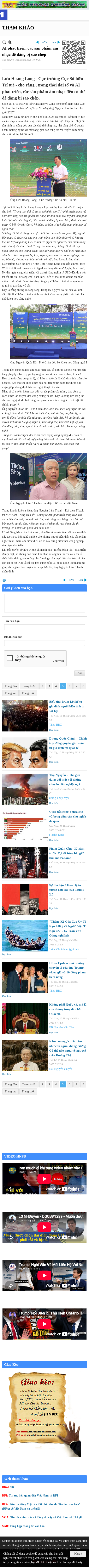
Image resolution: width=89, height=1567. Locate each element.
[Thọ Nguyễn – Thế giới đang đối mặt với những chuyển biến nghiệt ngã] (25, 789)
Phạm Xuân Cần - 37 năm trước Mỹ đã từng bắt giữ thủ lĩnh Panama (66, 853)
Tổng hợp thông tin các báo (27, 1526)
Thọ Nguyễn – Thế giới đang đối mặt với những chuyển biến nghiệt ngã (65, 779)
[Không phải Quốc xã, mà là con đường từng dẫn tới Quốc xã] (25, 1018)
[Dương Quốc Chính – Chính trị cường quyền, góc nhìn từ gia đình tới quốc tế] (25, 752)
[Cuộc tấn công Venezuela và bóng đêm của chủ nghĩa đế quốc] (25, 826)
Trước (43, 42)
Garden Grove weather (44, 1150)
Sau (54, 42)
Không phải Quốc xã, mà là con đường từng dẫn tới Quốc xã (68, 1009)
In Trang (4, 580)
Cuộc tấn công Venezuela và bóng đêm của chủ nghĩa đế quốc (67, 816)
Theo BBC (55, 724)
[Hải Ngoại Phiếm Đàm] (44, 5)
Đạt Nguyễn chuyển (60, 1068)
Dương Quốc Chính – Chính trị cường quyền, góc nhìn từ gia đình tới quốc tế (68, 743)
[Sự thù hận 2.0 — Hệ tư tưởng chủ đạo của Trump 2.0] (25, 899)
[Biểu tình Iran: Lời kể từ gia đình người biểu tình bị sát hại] (25, 715)
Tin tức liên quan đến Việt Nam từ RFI (33, 1495)
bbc (12, 1486)
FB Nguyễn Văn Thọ (61, 1027)
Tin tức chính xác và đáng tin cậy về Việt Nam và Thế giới (46, 1517)
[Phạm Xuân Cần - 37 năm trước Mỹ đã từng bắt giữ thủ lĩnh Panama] (25, 862)
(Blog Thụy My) (59, 797)
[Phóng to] (9, 42)
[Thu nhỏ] (4, 42)
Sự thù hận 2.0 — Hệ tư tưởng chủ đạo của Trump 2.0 (66, 889)
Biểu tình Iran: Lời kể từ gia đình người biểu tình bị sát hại (66, 706)
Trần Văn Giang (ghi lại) (64, 949)
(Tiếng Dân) (56, 834)
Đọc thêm (54, 730)
